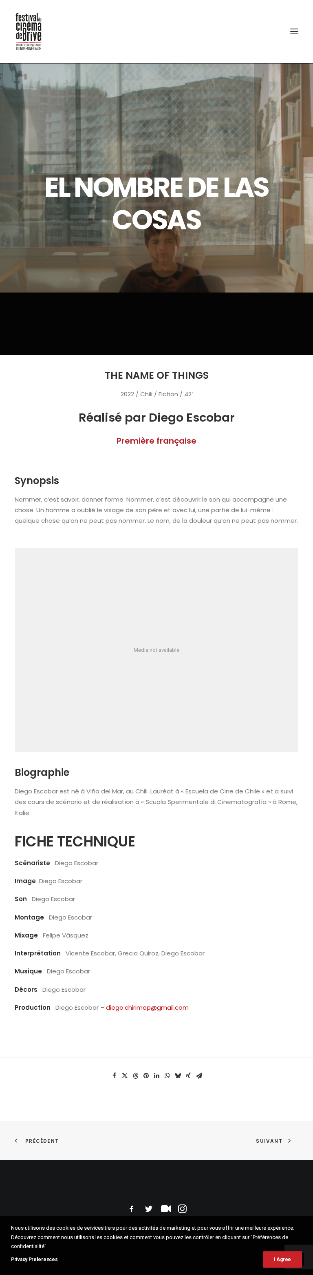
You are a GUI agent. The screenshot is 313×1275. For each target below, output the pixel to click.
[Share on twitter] (125, 1076)
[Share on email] (199, 1076)
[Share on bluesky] (178, 1076)
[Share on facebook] (114, 1076)
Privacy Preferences (34, 1259)
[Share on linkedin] (156, 1076)
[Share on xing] (188, 1076)
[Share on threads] (135, 1076)
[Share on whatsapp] (167, 1076)
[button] (294, 31)
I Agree (282, 1259)
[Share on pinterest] (146, 1076)
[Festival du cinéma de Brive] (29, 31)
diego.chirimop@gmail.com (147, 1007)
